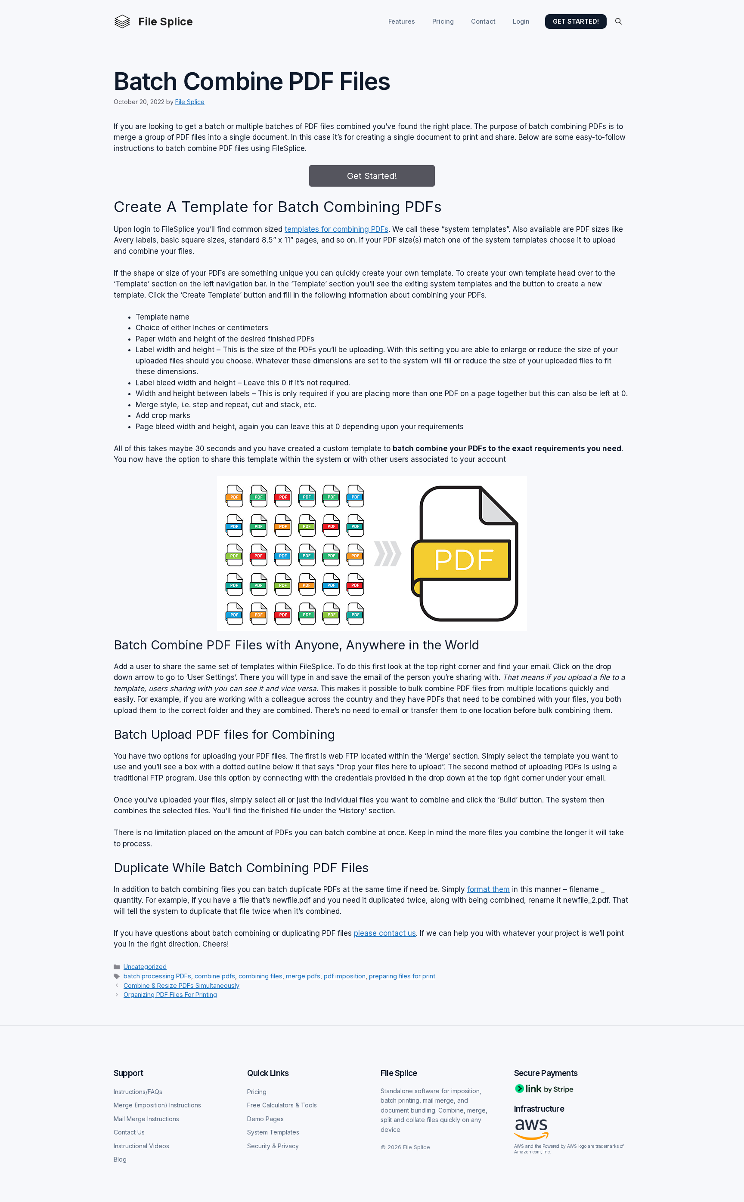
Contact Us (129, 1132)
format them (488, 889)
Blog (120, 1159)
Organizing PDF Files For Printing (170, 994)
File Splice (165, 21)
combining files (260, 976)
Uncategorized (145, 966)
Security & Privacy (273, 1146)
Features (401, 21)
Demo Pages (265, 1118)
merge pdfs (303, 976)
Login (521, 21)
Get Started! (372, 176)
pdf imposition (345, 976)
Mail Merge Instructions (146, 1118)
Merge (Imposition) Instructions (157, 1105)
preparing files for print (402, 976)
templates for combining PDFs (336, 229)
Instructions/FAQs (138, 1091)
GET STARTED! (576, 21)
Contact (483, 21)
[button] (618, 21)
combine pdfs (215, 976)
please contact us (385, 933)
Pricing (443, 21)
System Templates (273, 1132)
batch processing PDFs (157, 976)
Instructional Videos (141, 1146)
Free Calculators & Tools (282, 1105)
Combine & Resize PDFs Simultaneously (181, 985)
